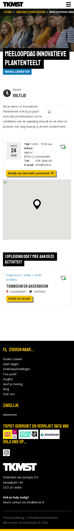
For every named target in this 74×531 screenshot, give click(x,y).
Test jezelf (9, 374)
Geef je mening (12, 384)
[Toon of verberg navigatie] (67, 4)
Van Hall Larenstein (17, 72)
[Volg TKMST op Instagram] (6, 454)
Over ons (9, 394)
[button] (37, 204)
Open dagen (11, 364)
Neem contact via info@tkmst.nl (23, 502)
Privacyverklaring (13, 517)
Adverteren (10, 415)
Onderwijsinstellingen (16, 369)
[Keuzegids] (50, 434)
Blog (6, 389)
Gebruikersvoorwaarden (42, 517)
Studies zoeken (12, 359)
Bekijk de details (19, 298)
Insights (8, 379)
